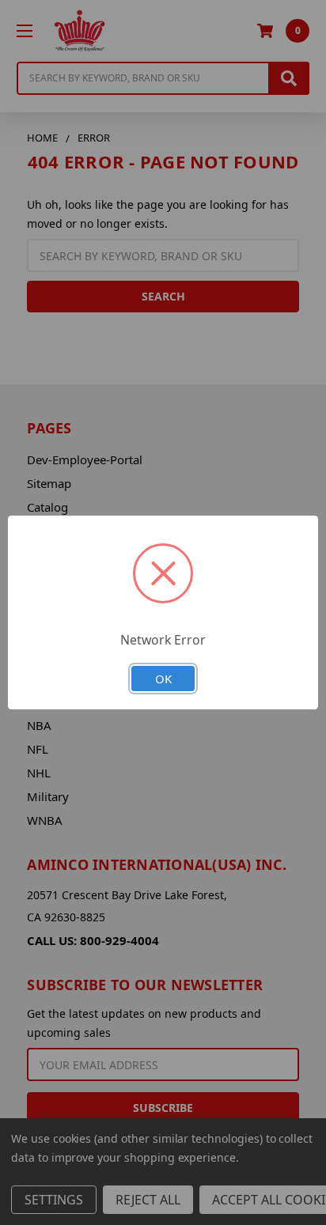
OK (163, 678)
